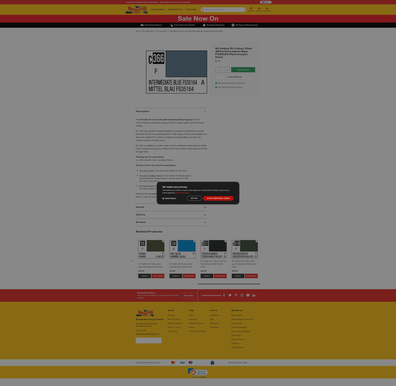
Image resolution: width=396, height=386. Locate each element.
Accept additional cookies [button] (218, 198)
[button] (169, 198)
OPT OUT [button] (194, 198)
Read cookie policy (182, 193)
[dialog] (198, 193)
